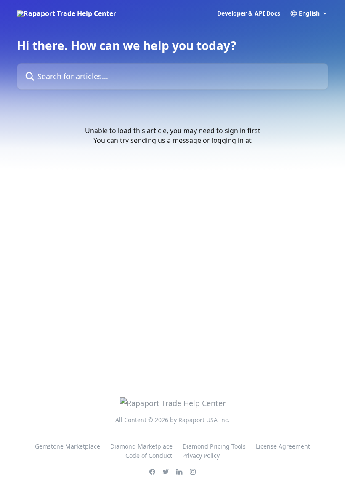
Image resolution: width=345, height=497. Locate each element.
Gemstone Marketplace (67, 446)
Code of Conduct (148, 456)
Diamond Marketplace (141, 446)
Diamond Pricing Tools (214, 446)
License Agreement (283, 446)
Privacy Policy (201, 456)
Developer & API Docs (248, 13)
